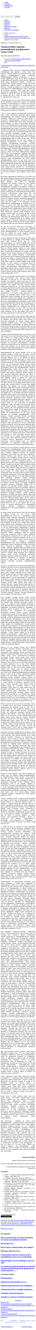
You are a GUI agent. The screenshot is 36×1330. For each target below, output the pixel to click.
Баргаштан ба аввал (7, 1228)
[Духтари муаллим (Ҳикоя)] (18, 1315)
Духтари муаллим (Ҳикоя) (9, 1314)
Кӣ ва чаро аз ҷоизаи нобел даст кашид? (17, 1247)
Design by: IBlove (27, 1326)
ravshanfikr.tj (14, 1320)
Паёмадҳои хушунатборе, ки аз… (14, 1282)
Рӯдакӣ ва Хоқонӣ (6, 1309)
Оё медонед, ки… (7, 1243)
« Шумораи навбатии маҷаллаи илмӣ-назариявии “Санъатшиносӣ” (17, 1222)
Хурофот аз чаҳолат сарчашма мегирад (17, 1297)
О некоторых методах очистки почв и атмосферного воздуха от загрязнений (16, 1256)
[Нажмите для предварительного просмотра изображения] (18, 67)
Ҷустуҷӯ (17, 16)
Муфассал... (4, 1307)
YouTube (7, 7)
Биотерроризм (6, 1278)
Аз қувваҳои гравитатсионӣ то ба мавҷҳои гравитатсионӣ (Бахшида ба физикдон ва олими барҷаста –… (18, 1268)
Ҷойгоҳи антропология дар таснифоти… (17, 1285)
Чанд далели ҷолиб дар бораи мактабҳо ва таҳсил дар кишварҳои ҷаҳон (17, 1239)
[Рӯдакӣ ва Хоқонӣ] (18, 1310)
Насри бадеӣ (5, 1302)
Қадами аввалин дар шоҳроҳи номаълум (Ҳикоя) (16, 1304)
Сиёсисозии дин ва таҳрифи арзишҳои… (17, 1289)
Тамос (6, 2)
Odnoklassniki (8, 5)
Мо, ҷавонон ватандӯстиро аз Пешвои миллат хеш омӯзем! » (18, 1225)
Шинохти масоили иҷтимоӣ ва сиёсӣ (22, 1220)
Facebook (7, 4)
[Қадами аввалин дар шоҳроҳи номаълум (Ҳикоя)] (18, 1305)
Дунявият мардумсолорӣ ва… (13, 1293)
